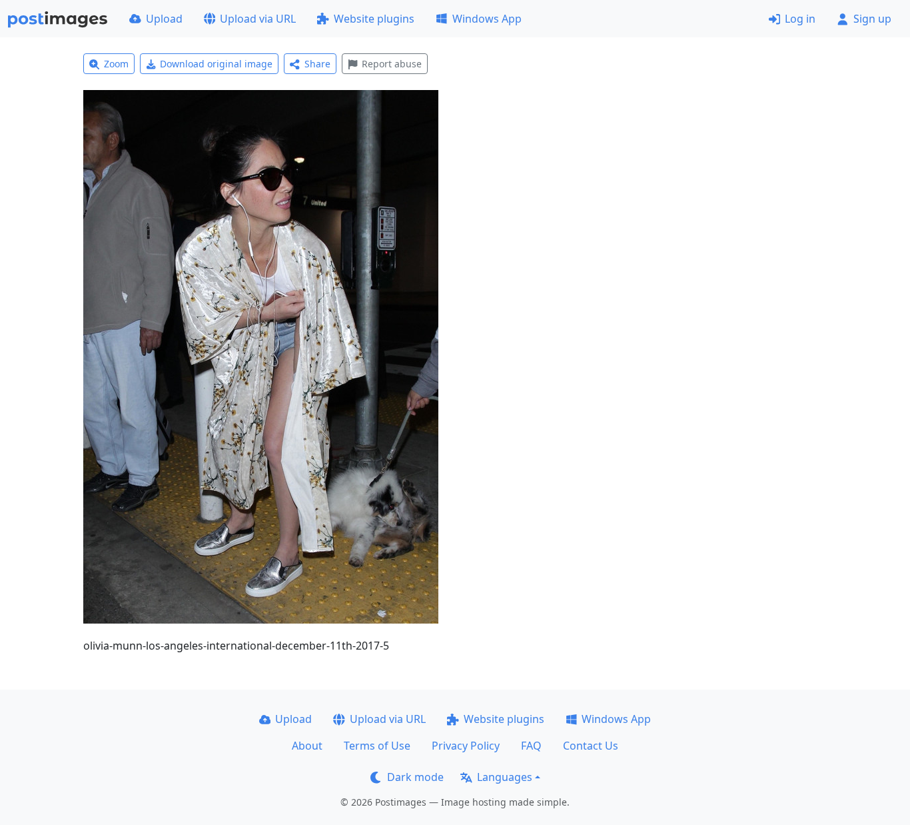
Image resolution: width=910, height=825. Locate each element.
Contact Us (590, 745)
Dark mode (415, 777)
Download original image (216, 63)
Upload (164, 18)
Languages (504, 777)
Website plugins (374, 18)
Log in (800, 18)
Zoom (116, 63)
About (307, 745)
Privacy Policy (466, 745)
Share (317, 63)
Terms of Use (377, 745)
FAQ (531, 745)
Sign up (872, 18)
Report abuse (392, 63)
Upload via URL (258, 18)
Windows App (487, 18)
